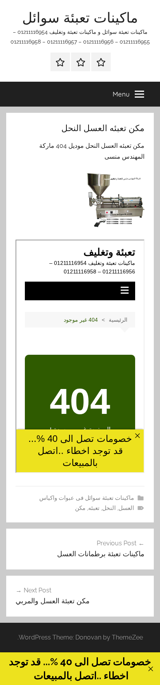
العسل (126, 508)
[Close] (150, 669)
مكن (80, 508)
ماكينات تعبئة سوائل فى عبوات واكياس (86, 497)
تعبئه (93, 508)
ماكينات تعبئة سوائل (80, 17)
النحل (109, 508)
